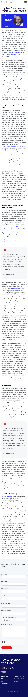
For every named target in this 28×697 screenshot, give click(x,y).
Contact (16, 681)
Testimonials (4, 683)
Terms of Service (10, 693)
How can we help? (7, 624)
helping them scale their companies (13, 147)
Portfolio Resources (19, 676)
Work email (5, 589)
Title (3, 596)
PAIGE (3, 678)
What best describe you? (9, 617)
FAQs (2, 681)
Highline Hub (4, 676)
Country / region (6, 610)
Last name (4, 581)
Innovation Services (19, 678)
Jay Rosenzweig (6, 497)
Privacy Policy (18, 693)
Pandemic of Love (18, 289)
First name (4, 574)
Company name (6, 603)
